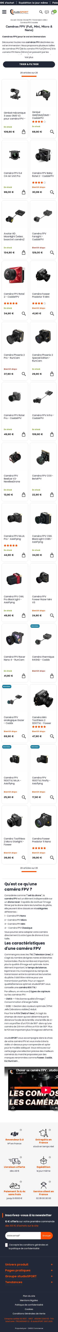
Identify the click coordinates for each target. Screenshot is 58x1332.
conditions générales (34, 1244)
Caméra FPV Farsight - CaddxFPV (39, 236)
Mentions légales (29, 1300)
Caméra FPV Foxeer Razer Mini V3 (42, 599)
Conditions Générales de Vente (29, 1313)
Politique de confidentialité (29, 1304)
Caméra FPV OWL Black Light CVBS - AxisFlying (42, 539)
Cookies (29, 1309)
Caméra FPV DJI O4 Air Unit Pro (13, 175)
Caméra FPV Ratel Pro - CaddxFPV (14, 417)
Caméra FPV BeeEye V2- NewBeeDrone (12, 478)
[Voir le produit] (52, 131)
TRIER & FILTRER (29, 64)
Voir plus (29, 57)
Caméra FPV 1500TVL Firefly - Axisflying (41, 780)
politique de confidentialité (25, 1248)
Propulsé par (20, 1328)
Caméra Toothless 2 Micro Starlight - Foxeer (14, 841)
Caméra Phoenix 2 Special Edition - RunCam (42, 358)
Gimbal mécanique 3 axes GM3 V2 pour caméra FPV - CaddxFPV (15, 115)
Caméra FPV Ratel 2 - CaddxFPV (14, 295)
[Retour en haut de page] (54, 929)
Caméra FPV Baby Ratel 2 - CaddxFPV (43, 175)
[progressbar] (29, 76)
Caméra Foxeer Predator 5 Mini (41, 295)
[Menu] (4, 12)
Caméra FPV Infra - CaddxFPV (43, 417)
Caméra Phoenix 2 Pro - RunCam (14, 357)
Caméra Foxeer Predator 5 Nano (41, 840)
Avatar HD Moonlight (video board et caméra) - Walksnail (14, 236)
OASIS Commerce (35, 1328)
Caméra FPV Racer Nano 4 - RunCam (14, 658)
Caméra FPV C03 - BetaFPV (42, 477)
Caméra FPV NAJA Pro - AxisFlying (14, 538)
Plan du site (29, 1295)
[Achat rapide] (23, 131)
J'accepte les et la (28, 1246)
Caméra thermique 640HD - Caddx (43, 658)
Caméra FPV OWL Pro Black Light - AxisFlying (14, 599)
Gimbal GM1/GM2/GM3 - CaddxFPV (41, 115)
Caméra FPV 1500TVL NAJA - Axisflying (12, 780)
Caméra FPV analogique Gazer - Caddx (14, 720)
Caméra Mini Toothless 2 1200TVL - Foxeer (41, 720)
